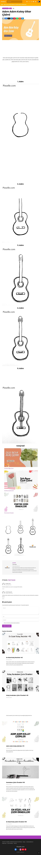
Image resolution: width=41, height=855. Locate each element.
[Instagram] (31, 2)
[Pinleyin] (14, 18)
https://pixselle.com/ (16, 566)
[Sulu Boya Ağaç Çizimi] (21, 458)
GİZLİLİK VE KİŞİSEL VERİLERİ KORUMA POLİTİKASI (12, 841)
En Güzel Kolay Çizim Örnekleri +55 (16, 822)
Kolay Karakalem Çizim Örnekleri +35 (17, 695)
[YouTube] (33, 2)
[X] (29, 2)
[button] (3, 4)
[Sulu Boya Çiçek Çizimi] (21, 480)
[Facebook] (27, 2)
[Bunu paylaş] (6, 18)
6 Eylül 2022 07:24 (8, 584)
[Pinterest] (35, 2)
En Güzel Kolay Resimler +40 (14, 657)
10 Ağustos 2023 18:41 (9, 593)
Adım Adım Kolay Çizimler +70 (15, 746)
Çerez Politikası (10, 843)
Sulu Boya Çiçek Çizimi (9, 490)
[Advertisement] (20, 48)
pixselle (14, 562)
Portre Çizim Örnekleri (9, 512)
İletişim (24, 841)
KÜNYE (15, 843)
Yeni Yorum (11, 580)
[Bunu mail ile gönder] (3, 18)
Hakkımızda (4, 843)
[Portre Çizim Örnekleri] (21, 502)
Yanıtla (3, 588)
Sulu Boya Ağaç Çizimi (9, 468)
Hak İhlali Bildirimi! (29, 841)
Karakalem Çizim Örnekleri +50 (15, 782)
